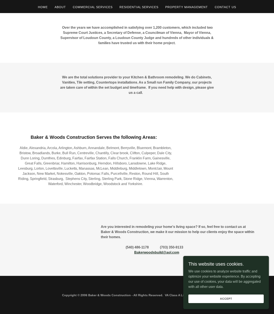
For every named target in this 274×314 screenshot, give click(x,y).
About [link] (60, 7)
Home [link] (43, 7)
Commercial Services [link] (93, 7)
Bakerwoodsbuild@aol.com (156, 252)
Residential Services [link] (139, 7)
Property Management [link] (186, 7)
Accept (226, 298)
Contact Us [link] (225, 7)
